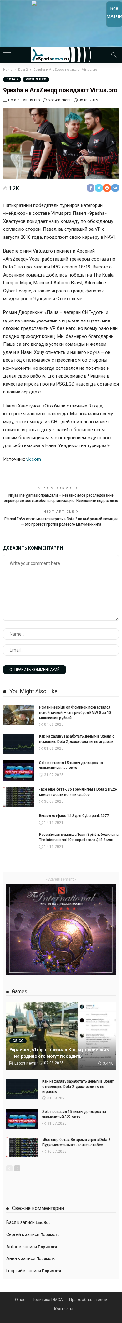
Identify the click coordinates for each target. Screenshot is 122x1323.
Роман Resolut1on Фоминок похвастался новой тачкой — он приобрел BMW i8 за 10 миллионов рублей (75, 712)
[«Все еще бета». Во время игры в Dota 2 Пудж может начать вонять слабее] (18, 797)
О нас (20, 1299)
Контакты (63, 1308)
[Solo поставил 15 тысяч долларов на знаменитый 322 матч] (18, 770)
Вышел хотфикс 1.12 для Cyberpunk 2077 (74, 816)
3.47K (108, 1063)
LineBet (43, 1222)
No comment (59, 100)
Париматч (49, 1234)
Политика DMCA (47, 1299)
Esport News (25, 1063)
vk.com (33, 459)
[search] (114, 55)
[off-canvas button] (7, 55)
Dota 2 (12, 79)
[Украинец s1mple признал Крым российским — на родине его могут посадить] (61, 1036)
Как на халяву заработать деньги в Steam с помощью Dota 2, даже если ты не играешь (78, 1086)
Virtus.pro (36, 79)
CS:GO (18, 1041)
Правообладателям (88, 1299)
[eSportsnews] (61, 54)
